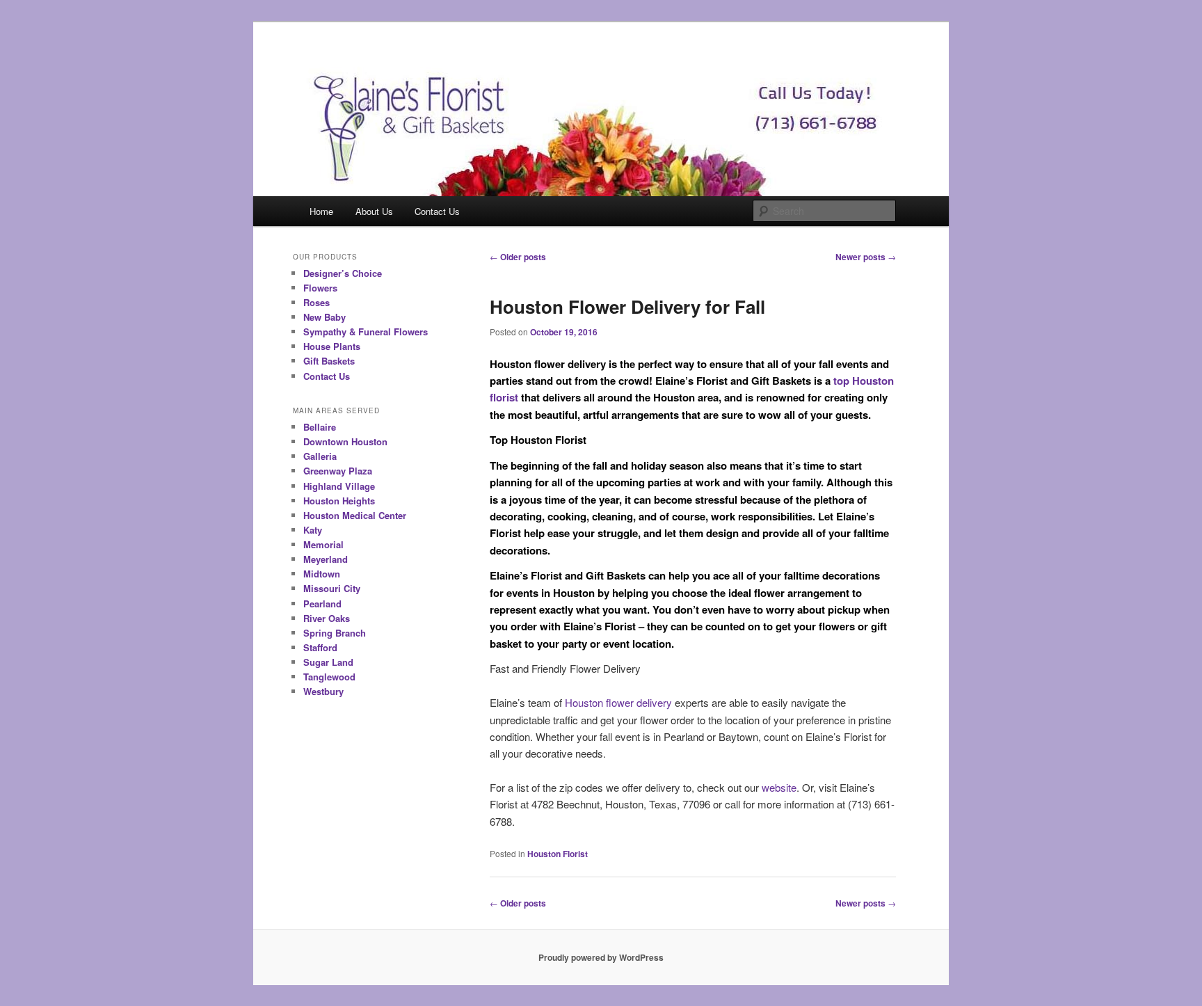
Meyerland (325, 559)
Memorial (323, 544)
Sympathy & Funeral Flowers (365, 331)
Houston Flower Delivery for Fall (627, 306)
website (779, 787)
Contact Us (437, 211)
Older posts (518, 256)
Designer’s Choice (342, 273)
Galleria (320, 456)
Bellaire (319, 426)
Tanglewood (329, 676)
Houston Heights (339, 500)
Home (321, 211)
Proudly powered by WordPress (601, 957)
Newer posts (865, 256)
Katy (312, 529)
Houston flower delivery (618, 702)
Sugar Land (328, 662)
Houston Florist (557, 853)
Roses (316, 302)
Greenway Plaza (337, 470)
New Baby (324, 317)
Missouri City (331, 588)
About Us (374, 211)
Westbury (323, 691)
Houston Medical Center (354, 515)
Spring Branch (334, 632)
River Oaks (326, 618)
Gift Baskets (329, 360)
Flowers (320, 287)
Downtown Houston (345, 441)
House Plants (331, 346)
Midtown (321, 573)
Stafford (320, 647)
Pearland (322, 603)
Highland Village (339, 486)
